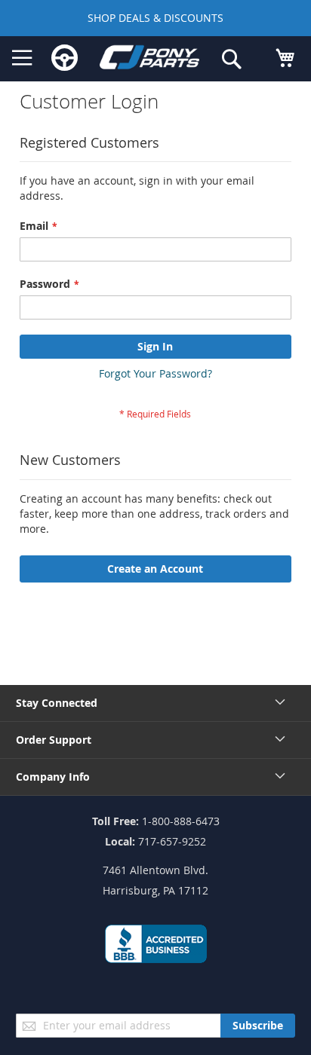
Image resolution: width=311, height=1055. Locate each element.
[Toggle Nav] (22, 58)
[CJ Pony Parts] (149, 59)
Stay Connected (56, 703)
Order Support (53, 739)
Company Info (53, 776)
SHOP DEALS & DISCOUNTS (155, 18)
